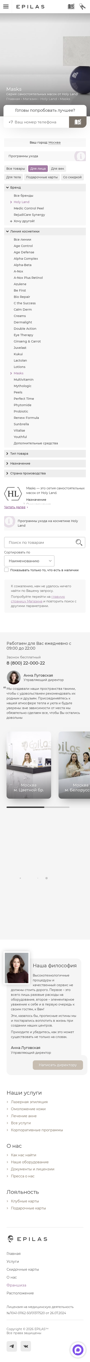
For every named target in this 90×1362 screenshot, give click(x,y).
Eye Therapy (23, 335)
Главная (13, 99)
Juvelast (20, 348)
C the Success (25, 303)
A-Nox (18, 271)
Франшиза (16, 1285)
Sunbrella (21, 424)
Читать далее (15, 507)
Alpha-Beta (22, 265)
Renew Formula (26, 418)
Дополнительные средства (36, 443)
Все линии (22, 239)
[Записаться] (78, 122)
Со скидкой (72, 177)
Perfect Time (24, 399)
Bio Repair (22, 297)
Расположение (20, 1293)
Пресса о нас (23, 1176)
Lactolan (20, 360)
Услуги (13, 1261)
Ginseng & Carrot (27, 341)
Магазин (30, 99)
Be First (20, 290)
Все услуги (21, 1123)
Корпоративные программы (37, 1130)
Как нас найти (23, 1155)
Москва (54, 142)
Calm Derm (23, 310)
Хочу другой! (24, 221)
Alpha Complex (26, 259)
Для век (57, 169)
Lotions (19, 367)
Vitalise (19, 430)
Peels (18, 392)
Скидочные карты (23, 1269)
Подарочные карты (42, 177)
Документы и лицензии (32, 1169)
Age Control (23, 246)
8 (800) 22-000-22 (26, 663)
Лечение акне (24, 1116)
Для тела (13, 177)
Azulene (20, 284)
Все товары (15, 169)
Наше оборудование (30, 1162)
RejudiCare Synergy (29, 215)
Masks (18, 373)
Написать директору (58, 1065)
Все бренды (23, 196)
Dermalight (23, 322)
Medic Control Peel (29, 208)
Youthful (20, 437)
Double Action (25, 329)
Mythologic (22, 386)
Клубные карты (25, 1201)
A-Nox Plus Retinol (28, 278)
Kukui (18, 354)
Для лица (38, 169)
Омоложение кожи (28, 1109)
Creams (20, 316)
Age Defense (24, 252)
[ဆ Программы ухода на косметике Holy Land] (45, 529)
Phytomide (22, 405)
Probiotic (21, 411)
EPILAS (35, 4)
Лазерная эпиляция (29, 1102)
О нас (12, 1277)
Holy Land (48, 99)
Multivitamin (24, 380)
